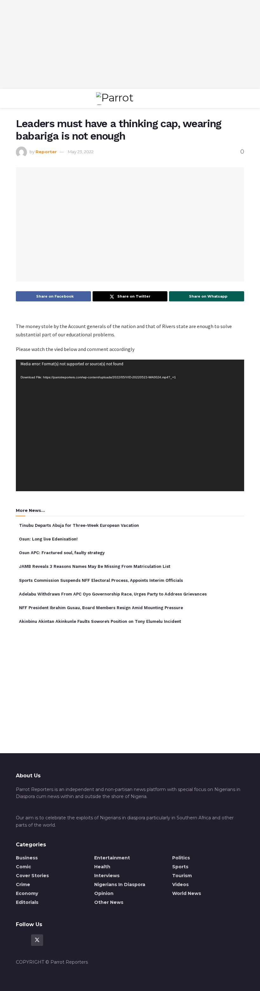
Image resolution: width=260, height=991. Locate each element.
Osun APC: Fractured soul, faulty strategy (62, 552)
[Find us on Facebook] (22, 940)
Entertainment (112, 858)
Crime (23, 884)
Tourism (182, 875)
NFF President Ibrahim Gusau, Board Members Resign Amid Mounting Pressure (101, 607)
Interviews (107, 875)
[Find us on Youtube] (52, 940)
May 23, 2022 (81, 151)
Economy (27, 893)
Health (102, 867)
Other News (108, 902)
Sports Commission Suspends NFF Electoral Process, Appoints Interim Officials (101, 580)
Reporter (46, 151)
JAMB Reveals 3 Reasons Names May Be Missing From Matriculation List (94, 566)
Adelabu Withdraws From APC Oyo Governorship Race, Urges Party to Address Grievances (113, 594)
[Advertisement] (130, 44)
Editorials (27, 902)
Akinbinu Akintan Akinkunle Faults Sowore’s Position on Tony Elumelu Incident (100, 621)
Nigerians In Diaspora (119, 884)
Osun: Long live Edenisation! (48, 539)
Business (27, 858)
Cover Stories (32, 875)
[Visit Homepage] (128, 98)
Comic (23, 867)
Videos (180, 884)
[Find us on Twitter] (37, 940)
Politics (181, 858)
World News (186, 893)
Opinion (104, 893)
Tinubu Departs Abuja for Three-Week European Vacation (79, 525)
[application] (130, 425)
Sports (180, 867)
